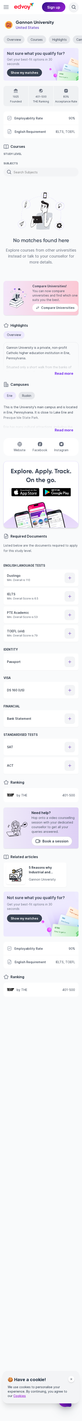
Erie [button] (9, 395)
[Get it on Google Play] (57, 492)
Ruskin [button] (26, 395)
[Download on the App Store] (25, 492)
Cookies (19, 1396)
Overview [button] (14, 335)
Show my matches (24, 72)
